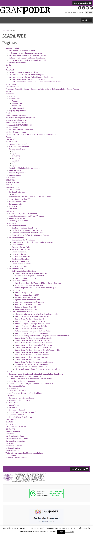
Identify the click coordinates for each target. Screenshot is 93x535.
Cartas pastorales (15, 204)
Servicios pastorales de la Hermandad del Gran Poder (30, 197)
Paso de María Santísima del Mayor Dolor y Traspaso (33, 242)
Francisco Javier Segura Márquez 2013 (30, 302)
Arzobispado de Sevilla (18, 202)
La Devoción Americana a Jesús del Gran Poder (27, 72)
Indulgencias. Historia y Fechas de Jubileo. (25, 393)
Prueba (8, 113)
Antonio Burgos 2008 (23, 293)
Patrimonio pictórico (20, 252)
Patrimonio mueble (16, 237)
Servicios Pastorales (17, 192)
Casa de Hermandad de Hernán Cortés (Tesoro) (30, 235)
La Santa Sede (14, 190)
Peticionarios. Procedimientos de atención (25, 53)
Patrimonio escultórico (21, 249)
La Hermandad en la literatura (24, 271)
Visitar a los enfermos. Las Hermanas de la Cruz (24, 453)
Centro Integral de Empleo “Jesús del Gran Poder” (28, 60)
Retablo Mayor (17, 245)
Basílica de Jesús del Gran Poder (24, 228)
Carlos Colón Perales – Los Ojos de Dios (30, 360)
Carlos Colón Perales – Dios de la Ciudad (31, 273)
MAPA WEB (10, 185)
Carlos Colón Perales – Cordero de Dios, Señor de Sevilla (37, 350)
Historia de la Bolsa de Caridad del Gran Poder (27, 58)
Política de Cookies (13, 431)
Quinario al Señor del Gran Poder (22, 381)
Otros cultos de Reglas (17, 391)
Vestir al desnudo (12, 451)
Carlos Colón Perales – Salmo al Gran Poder (32, 340)
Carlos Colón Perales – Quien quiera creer (31, 352)
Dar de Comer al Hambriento (17, 439)
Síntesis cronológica (17, 149)
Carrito (8, 65)
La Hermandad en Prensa (22, 312)
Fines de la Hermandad (18, 144)
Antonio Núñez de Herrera (25, 278)
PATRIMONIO (11, 223)
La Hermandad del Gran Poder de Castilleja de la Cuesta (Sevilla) (37, 82)
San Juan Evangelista (17, 218)
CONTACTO (10, 429)
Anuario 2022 (17, 106)
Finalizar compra (12, 87)
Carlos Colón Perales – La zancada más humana (34, 362)
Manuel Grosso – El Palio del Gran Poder (31, 367)
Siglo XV (15, 151)
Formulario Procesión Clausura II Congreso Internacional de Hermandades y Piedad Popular (42, 89)
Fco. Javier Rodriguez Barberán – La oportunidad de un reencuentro (42, 336)
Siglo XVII (16, 156)
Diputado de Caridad (17, 410)
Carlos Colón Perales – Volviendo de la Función (33, 343)
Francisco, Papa (15, 206)
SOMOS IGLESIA (12, 187)
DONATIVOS (10, 178)
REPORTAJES (11, 424)
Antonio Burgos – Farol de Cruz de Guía (31, 326)
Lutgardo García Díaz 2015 (25, 307)
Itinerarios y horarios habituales (21, 398)
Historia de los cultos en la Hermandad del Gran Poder (30, 379)
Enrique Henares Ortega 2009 (27, 295)
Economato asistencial (18, 63)
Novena (12, 96)
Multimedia (10, 94)
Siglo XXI (15, 166)
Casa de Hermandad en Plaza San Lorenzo (28, 233)
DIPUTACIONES (12, 403)
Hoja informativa (18, 108)
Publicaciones (14, 99)
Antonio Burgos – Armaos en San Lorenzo (32, 317)
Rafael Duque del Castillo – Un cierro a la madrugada (35, 288)
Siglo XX (15, 163)
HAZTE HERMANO (13, 182)
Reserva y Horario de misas (16, 120)
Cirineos (9, 67)
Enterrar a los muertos (14, 446)
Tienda (8, 137)
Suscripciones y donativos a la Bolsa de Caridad (27, 56)
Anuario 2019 (17, 103)
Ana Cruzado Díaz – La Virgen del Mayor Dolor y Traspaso (38, 283)
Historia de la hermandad (19, 146)
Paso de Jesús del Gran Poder (23, 240)
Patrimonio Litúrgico (20, 259)
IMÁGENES (10, 211)
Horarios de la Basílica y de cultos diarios (25, 376)
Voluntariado (11, 455)
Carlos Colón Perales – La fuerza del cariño (32, 355)
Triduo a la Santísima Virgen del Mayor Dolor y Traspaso (31, 384)
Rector (14, 194)
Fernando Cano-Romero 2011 (26, 297)
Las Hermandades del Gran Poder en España (26, 75)
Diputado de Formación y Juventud (22, 412)
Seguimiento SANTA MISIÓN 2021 (19, 125)
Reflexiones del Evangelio (16, 115)
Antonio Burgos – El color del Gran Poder (31, 333)
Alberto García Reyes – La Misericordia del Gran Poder (36, 314)
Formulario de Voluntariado (16, 458)
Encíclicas (13, 209)
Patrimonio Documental (21, 264)
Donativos (10, 443)
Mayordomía (14, 405)
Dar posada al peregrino (15, 441)
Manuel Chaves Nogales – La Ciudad (29, 276)
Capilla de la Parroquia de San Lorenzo (27, 230)
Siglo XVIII (16, 158)
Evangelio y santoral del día (19, 199)
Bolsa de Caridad (12, 48)
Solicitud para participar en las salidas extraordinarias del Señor (31, 135)
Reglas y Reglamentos (17, 111)
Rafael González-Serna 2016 (26, 309)
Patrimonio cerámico (20, 261)
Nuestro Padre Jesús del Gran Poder (23, 214)
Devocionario (11, 84)
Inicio (5, 31)
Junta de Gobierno (16, 175)
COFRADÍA (10, 396)
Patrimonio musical (19, 266)
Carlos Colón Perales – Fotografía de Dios (31, 357)
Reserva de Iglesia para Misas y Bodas (20, 118)
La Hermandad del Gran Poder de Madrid (28, 79)
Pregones (16, 290)
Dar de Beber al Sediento (15, 436)
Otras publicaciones (20, 281)
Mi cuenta (9, 91)
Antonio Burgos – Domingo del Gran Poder (32, 324)
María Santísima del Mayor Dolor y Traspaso (26, 216)
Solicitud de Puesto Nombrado (17, 132)
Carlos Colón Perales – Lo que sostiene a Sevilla (33, 338)
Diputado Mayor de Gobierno (20, 417)
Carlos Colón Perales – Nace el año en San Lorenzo (35, 348)
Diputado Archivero (16, 415)
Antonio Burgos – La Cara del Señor (29, 328)
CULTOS (9, 372)
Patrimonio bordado (20, 254)
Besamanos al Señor (17, 386)
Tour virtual (10, 139)
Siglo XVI (15, 154)
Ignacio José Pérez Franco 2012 (27, 300)
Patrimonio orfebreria (21, 257)
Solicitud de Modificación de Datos (19, 130)
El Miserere (13, 388)
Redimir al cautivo (13, 448)
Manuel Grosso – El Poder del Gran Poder (31, 364)
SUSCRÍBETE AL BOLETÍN (16, 427)
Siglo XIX (15, 161)
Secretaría (13, 407)
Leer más (69, 532)
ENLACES (9, 422)
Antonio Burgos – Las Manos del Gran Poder (33, 331)
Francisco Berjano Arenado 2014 (28, 305)
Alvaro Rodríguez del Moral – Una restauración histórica (37, 369)
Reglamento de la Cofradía (19, 400)
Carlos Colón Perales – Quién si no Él (29, 319)
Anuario (15, 101)
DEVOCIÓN (10, 70)
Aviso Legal (10, 434)
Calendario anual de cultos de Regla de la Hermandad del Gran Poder (36, 374)
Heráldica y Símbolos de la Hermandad (24, 168)
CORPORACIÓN (12, 142)
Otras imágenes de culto (18, 221)
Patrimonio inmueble (17, 226)
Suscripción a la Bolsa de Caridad (22, 51)
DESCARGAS (11, 419)
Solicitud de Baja (12, 127)
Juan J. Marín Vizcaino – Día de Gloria (29, 285)
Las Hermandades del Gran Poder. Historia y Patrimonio (31, 77)
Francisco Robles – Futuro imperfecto (30, 321)
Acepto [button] (61, 532)
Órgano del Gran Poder (21, 247)
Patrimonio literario (16, 269)
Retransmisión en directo (16, 123)
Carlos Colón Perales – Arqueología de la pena (33, 345)
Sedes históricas (15, 170)
